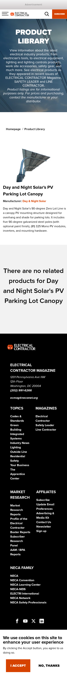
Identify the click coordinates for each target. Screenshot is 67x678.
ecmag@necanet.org (24, 398)
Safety (14, 461)
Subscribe (59, 14)
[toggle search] (47, 14)
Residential (17, 456)
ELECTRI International (24, 593)
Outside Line (18, 452)
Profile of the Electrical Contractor (18, 523)
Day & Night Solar (34, 201)
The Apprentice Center (17, 474)
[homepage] (19, 14)
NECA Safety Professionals (28, 602)
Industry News (19, 443)
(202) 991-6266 (21, 390)
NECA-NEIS (18, 589)
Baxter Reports (20, 532)
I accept (18, 666)
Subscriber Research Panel (17, 541)
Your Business (19, 465)
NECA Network (20, 598)
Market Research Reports (16, 510)
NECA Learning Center (25, 585)
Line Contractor (46, 430)
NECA (14, 576)
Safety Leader (45, 425)
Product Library (34, 129)
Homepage (13, 129)
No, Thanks (49, 666)
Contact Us (43, 522)
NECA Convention (22, 580)
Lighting (15, 447)
